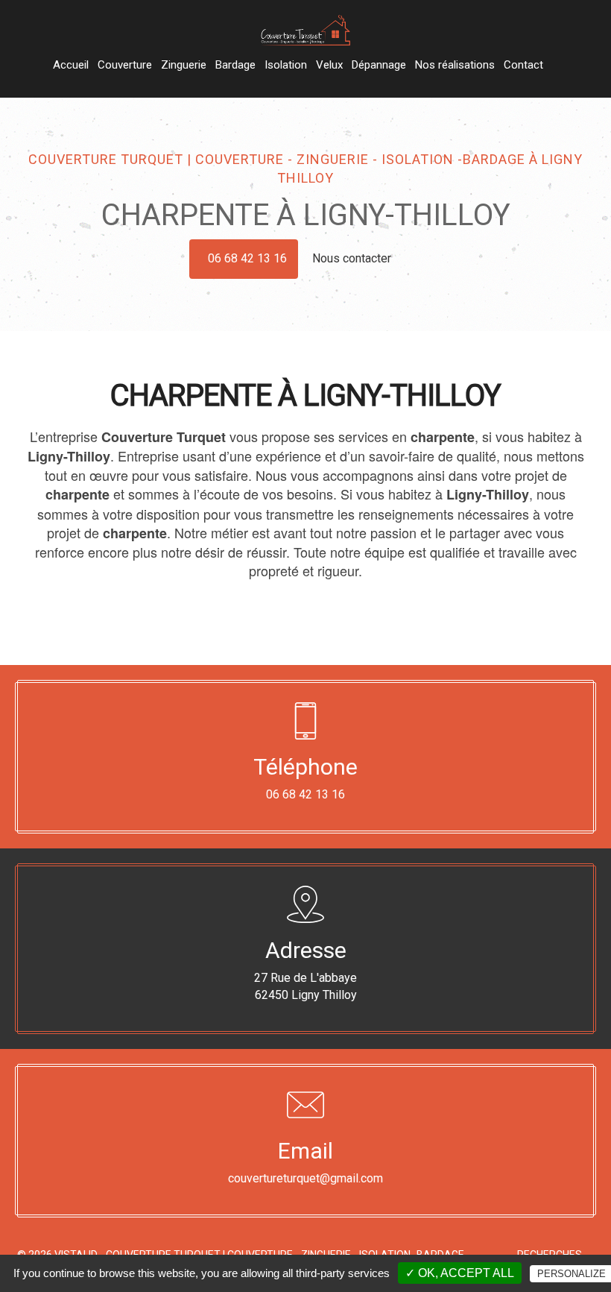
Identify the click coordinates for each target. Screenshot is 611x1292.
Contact (523, 65)
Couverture (125, 65)
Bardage (235, 65)
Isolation (286, 65)
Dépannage (379, 65)
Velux (329, 65)
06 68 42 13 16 (247, 258)
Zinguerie (183, 65)
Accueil (71, 65)
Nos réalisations (455, 65)
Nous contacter (353, 258)
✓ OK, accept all (459, 1273)
